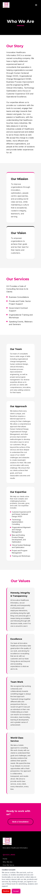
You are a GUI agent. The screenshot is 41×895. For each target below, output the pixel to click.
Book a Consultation (20, 822)
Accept (16, 891)
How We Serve (8, 865)
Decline (6, 891)
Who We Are (7, 862)
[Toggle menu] (36, 5)
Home (5, 859)
